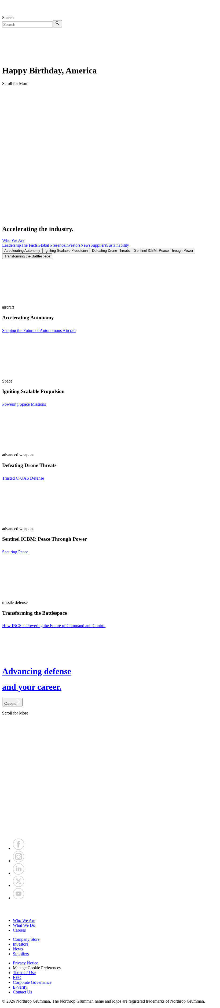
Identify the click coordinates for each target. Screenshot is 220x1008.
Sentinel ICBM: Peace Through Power (163, 251)
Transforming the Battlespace (27, 256)
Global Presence (51, 245)
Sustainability (117, 245)
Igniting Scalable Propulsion (66, 251)
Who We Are (13, 240)
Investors (72, 245)
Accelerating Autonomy (22, 251)
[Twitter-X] (18, 885)
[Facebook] (18, 848)
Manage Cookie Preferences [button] (37, 967)
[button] (110, 909)
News (85, 245)
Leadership (11, 245)
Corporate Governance (32, 982)
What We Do (24, 925)
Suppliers (98, 245)
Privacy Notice (25, 963)
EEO (17, 977)
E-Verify (20, 987)
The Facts (29, 245)
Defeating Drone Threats (111, 251)
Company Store (26, 939)
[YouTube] (18, 898)
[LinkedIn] (18, 873)
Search (8, 17)
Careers (19, 930)
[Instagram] (18, 860)
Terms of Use (24, 972)
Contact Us (22, 992)
